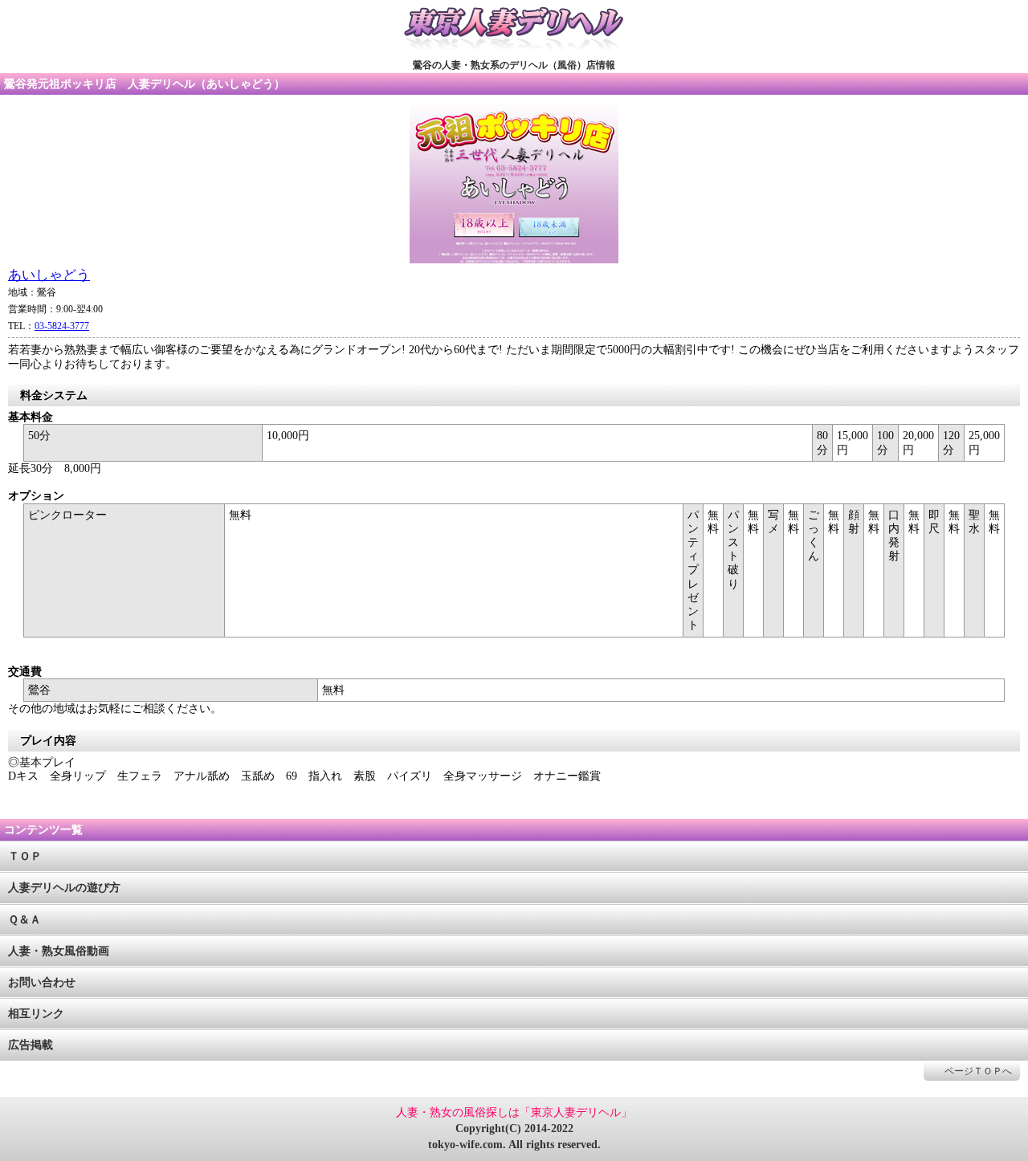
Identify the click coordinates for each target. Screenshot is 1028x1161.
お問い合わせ (41, 982)
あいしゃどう (49, 275)
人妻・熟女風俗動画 (58, 951)
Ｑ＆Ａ (24, 920)
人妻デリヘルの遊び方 (64, 888)
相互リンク (36, 1014)
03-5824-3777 (62, 326)
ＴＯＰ (25, 856)
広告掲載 (30, 1045)
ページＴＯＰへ (978, 1071)
